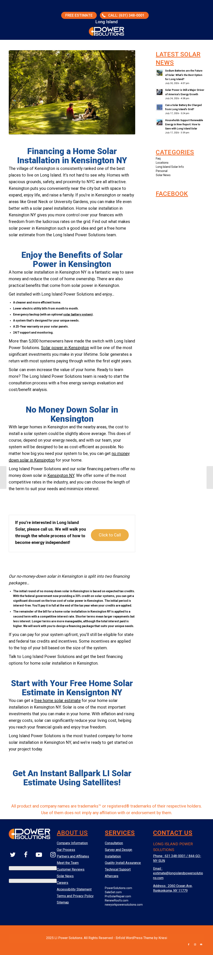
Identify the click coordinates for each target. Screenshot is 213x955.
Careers (62, 883)
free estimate (79, 15)
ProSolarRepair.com (118, 896)
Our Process (66, 850)
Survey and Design (118, 850)
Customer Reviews (70, 869)
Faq (158, 158)
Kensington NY (60, 475)
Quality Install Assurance (123, 863)
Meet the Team (68, 863)
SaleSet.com (113, 892)
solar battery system (77, 314)
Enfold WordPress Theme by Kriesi (141, 938)
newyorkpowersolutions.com (124, 904)
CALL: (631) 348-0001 (126, 15)
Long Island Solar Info (170, 166)
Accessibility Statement (74, 889)
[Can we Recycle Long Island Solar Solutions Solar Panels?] (210, 477)
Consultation (114, 843)
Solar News (163, 175)
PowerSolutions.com (118, 888)
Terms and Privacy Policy (75, 896)
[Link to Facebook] (189, 945)
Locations (162, 162)
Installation (113, 856)
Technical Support (118, 869)
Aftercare (111, 876)
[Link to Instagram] (195, 945)
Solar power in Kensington (65, 347)
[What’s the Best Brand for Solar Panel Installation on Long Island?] (3, 477)
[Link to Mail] (201, 945)
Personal (161, 171)
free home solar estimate (57, 700)
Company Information (72, 843)
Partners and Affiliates (73, 856)
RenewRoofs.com (116, 900)
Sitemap (63, 902)
